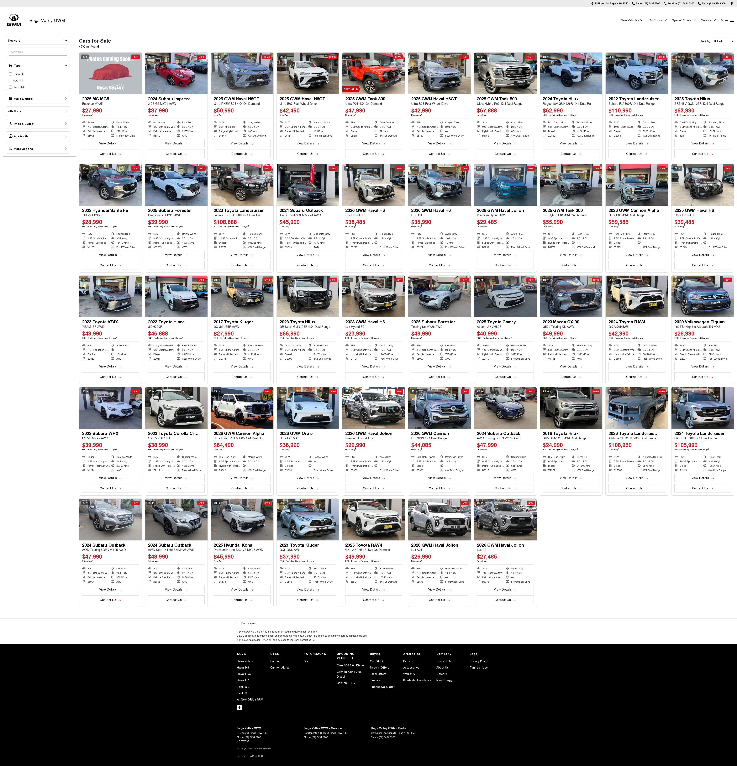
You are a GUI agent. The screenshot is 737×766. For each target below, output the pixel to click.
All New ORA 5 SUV (250, 699)
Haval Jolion (245, 661)
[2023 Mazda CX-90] (571, 296)
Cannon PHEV (346, 683)
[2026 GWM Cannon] (439, 408)
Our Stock (655, 20)
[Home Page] (14, 20)
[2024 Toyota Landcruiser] (702, 408)
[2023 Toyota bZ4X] (110, 296)
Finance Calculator (382, 687)
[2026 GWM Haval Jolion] (505, 185)
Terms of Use (479, 667)
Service (706, 20)
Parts (407, 661)
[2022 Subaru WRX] (110, 408)
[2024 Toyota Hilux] (571, 73)
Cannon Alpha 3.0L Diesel (349, 674)
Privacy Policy (479, 661)
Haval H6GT (245, 674)
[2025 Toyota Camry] (505, 296)
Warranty (409, 674)
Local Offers (378, 674)
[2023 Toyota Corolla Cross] (176, 408)
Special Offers (682, 20)
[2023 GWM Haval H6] (373, 296)
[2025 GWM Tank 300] (373, 73)
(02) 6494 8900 (253, 737)
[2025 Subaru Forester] (176, 185)
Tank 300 (243, 687)
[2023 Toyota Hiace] (176, 296)
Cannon (275, 661)
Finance (375, 680)
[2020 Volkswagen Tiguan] (702, 296)
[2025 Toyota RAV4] (373, 519)
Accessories (411, 667)
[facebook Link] (731, 3)
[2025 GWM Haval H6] (702, 185)
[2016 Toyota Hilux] (571, 408)
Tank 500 (243, 693)
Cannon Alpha (279, 667)
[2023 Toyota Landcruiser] (242, 185)
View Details (108, 143)
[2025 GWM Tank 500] (505, 73)
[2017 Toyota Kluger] (242, 296)
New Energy (444, 680)
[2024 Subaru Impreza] (176, 73)
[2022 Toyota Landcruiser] (637, 73)
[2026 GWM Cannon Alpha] (637, 185)
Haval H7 (243, 680)
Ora (306, 661)
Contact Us (108, 153)
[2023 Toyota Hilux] (308, 296)
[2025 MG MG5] (110, 73)
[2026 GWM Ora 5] (308, 408)
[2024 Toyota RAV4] (637, 296)
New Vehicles (630, 20)
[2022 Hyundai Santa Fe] (110, 185)
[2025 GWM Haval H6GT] (242, 73)
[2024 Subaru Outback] (308, 185)
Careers (441, 674)
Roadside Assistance (417, 680)
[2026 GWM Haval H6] (373, 185)
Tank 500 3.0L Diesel (351, 665)
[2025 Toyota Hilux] (702, 73)
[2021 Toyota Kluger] (308, 519)
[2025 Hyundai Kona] (242, 519)
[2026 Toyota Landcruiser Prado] (637, 408)
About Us (442, 667)
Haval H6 (243, 667)
